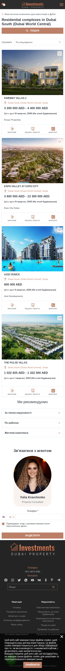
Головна (17, 607)
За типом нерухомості (18, 413)
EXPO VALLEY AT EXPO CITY (21, 186)
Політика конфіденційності (17, 620)
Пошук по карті (48, 625)
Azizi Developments (13, 296)
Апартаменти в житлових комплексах (48, 619)
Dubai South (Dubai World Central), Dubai (28, 103)
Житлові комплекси (16, 433)
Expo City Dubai (11, 208)
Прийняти (33, 665)
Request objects (32, 132)
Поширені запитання (16, 611)
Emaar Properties (12, 120)
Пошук (34, 30)
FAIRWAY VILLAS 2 (15, 98)
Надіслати (32, 535)
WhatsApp (53, 132)
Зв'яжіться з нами (16, 616)
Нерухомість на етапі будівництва (48, 612)
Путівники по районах (48, 629)
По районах (12, 423)
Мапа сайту (17, 624)
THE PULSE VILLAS (15, 362)
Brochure (12, 132)
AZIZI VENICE (12, 274)
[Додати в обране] (59, 53)
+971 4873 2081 (32, 571)
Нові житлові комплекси (48, 607)
